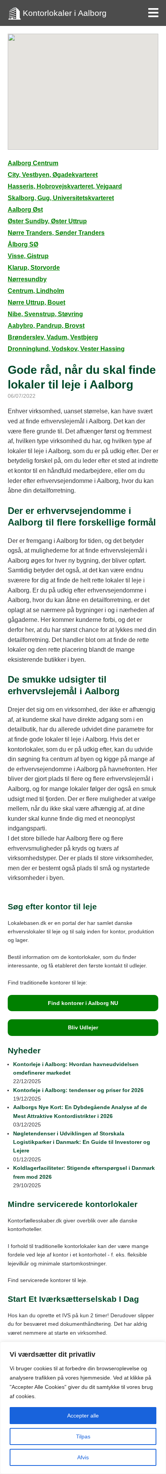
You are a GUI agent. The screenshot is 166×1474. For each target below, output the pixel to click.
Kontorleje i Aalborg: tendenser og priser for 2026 (78, 1090)
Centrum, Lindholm (36, 291)
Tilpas (83, 1436)
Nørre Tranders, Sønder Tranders (56, 232)
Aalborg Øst (25, 209)
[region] (83, 1408)
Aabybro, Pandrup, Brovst (46, 325)
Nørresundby (27, 279)
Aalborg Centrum (33, 163)
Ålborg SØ (23, 244)
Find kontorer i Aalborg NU (83, 1003)
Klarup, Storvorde (34, 267)
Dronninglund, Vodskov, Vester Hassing (66, 349)
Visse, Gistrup (28, 256)
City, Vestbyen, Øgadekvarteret (53, 174)
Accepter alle (83, 1415)
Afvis (83, 1457)
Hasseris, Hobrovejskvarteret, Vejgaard (65, 186)
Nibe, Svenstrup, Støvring (45, 314)
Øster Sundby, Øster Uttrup (47, 221)
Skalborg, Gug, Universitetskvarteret (61, 198)
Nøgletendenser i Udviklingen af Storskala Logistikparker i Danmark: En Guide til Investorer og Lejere (81, 1142)
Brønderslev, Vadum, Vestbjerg (53, 337)
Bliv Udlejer (83, 1027)
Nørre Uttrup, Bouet (36, 302)
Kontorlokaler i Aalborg (65, 13)
